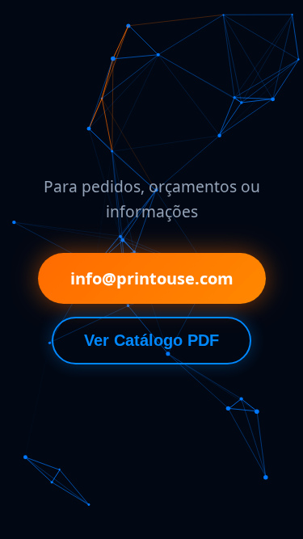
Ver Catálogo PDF (151, 340)
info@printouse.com (152, 278)
